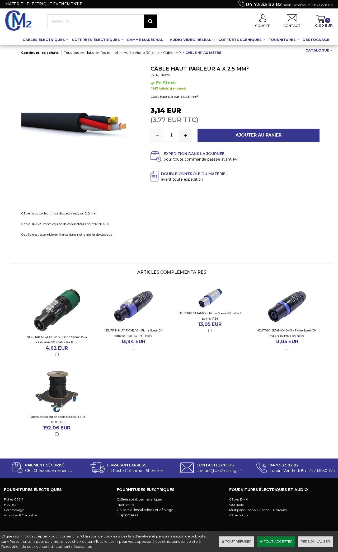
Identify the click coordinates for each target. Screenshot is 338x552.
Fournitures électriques (33, 489)
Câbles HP (172, 52)
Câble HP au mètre (203, 53)
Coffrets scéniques (240, 40)
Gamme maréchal (145, 40)
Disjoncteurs (127, 515)
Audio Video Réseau (191, 40)
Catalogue (317, 50)
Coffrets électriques (96, 40)
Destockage (316, 40)
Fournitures (282, 40)
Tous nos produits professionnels (91, 52)
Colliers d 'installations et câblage (145, 510)
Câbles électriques (44, 40)
